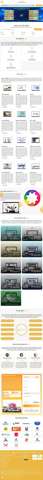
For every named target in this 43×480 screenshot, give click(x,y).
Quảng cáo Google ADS (21, 120)
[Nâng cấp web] (35, 166)
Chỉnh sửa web (19, 172)
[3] (26, 423)
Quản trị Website (5, 120)
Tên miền (18, 94)
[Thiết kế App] (7, 140)
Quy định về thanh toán (25, 455)
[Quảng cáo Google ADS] (21, 114)
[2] (16, 423)
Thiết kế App (4, 146)
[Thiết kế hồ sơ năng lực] (35, 140)
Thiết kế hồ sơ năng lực (35, 146)
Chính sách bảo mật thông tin (16, 456)
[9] (5, 434)
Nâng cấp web (33, 172)
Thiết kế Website (5, 94)
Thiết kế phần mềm (20, 146)
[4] (37, 423)
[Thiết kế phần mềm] (21, 140)
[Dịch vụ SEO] (35, 114)
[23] (37, 439)
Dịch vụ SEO (33, 120)
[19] (16, 439)
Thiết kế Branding (6, 172)
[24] (5, 445)
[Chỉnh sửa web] (21, 166)
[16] (37, 434)
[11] (16, 434)
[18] (5, 439)
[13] (26, 434)
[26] (16, 445)
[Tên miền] (21, 88)
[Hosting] (35, 88)
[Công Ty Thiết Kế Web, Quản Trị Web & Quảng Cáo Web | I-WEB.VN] (2, 1)
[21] (26, 439)
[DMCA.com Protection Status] (25, 459)
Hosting (31, 94)
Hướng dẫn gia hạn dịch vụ (26, 456)
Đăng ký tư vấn (39, 5)
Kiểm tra (38, 29)
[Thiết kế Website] (7, 88)
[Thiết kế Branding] (7, 166)
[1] (5, 423)
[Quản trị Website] (7, 114)
